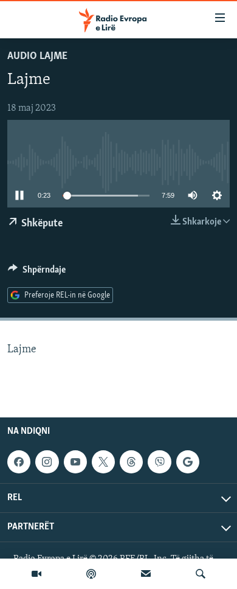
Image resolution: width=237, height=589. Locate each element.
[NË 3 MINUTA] (146, 574)
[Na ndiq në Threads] (131, 461)
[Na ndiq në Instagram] (46, 461)
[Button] (37, 272)
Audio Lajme (37, 56)
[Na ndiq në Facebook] (18, 461)
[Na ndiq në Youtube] (75, 461)
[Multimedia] (36, 574)
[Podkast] (91, 574)
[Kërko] (200, 574)
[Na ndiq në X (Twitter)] (103, 461)
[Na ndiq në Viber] (159, 461)
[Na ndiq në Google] (187, 461)
